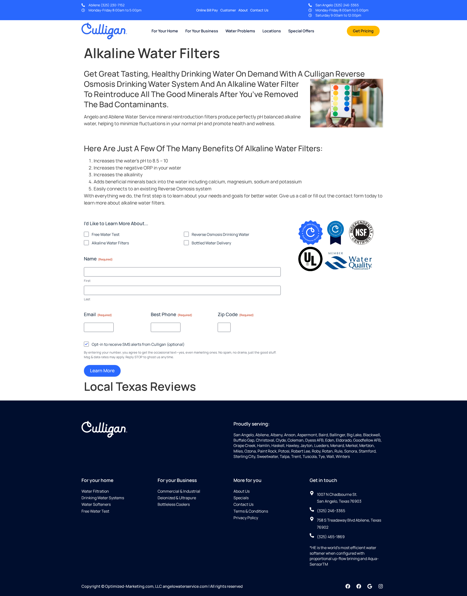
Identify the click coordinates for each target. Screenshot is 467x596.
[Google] (370, 586)
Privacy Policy (246, 517)
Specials (241, 497)
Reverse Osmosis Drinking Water (220, 234)
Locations (271, 31)
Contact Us (259, 10)
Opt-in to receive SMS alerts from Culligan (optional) (138, 344)
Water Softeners (96, 504)
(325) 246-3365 (346, 5)
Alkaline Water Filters (110, 243)
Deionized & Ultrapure (177, 497)
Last (87, 299)
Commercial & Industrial (179, 491)
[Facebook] (348, 586)
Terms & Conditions (251, 511)
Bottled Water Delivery (211, 243)
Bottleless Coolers (174, 504)
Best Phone (171, 314)
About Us (242, 491)
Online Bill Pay (207, 10)
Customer (228, 10)
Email (98, 314)
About (243, 10)
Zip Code (236, 314)
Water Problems (240, 31)
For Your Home (165, 31)
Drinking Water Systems (102, 497)
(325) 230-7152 (113, 5)
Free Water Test (105, 234)
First (87, 280)
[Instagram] (381, 586)
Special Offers (301, 31)
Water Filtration (95, 491)
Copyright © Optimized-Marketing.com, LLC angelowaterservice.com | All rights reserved (162, 586)
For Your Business (201, 31)
